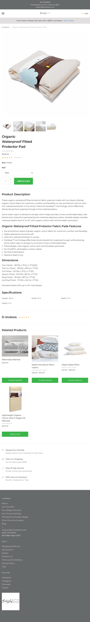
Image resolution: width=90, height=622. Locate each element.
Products (5, 27)
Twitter (5, 588)
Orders (5, 553)
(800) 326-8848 (9, 533)
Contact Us (7, 556)
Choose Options (15, 380)
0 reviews (17, 157)
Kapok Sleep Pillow (70, 365)
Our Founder (8, 507)
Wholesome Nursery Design (15, 517)
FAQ (4, 567)
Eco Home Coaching (11, 513)
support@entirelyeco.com (14, 530)
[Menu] (3, 13)
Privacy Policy (8, 563)
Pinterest (6, 584)
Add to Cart (23, 181)
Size (3, 167)
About (5, 503)
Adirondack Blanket (11, 359)
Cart (86, 13)
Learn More (69, 20)
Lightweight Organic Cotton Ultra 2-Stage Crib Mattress (13, 418)
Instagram (6, 581)
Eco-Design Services (11, 510)
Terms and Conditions (12, 560)
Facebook (6, 578)
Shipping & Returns (11, 546)
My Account (7, 550)
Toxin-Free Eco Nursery (13, 520)
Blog (4, 524)
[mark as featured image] (7, 126)
